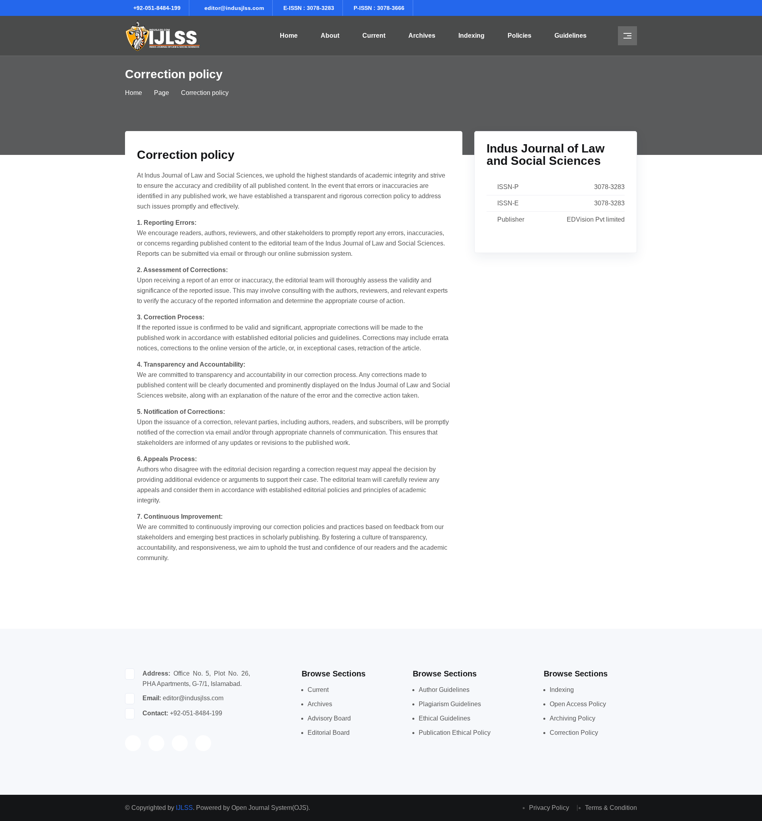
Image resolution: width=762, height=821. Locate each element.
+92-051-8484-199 (157, 8)
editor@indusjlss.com (234, 8)
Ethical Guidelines (444, 718)
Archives (421, 35)
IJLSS (184, 807)
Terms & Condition (611, 807)
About (330, 35)
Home (289, 35)
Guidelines (570, 35)
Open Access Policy (578, 704)
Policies (519, 35)
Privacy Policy (549, 807)
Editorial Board (329, 732)
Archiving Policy (572, 718)
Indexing (471, 35)
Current (373, 35)
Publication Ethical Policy (455, 732)
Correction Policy (574, 732)
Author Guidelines (444, 689)
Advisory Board (329, 718)
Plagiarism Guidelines (450, 704)
